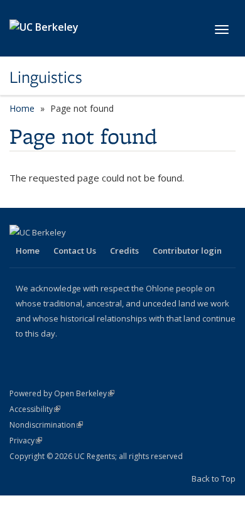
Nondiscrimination (46, 424)
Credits (124, 250)
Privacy (25, 440)
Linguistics (45, 77)
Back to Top (214, 478)
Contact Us (74, 250)
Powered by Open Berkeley (61, 393)
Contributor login (187, 250)
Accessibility (34, 409)
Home (22, 108)
